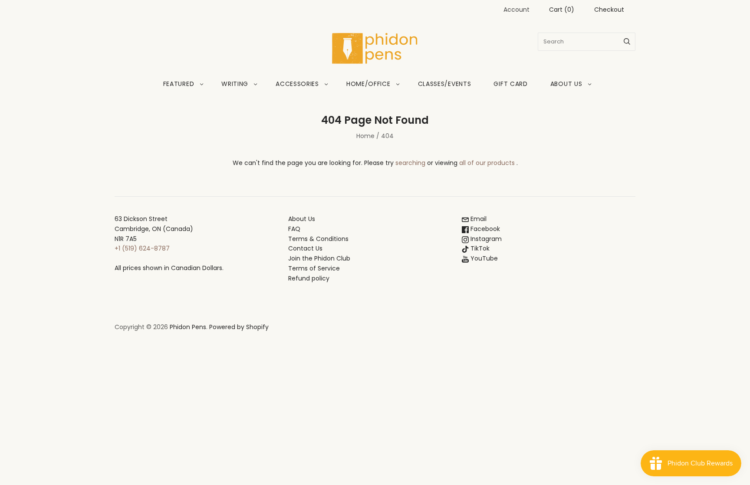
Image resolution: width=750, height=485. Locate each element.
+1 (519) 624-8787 (142, 248)
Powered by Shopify (239, 327)
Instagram (485, 238)
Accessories (297, 83)
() (561, 9)
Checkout (609, 9)
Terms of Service (314, 268)
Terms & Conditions (318, 238)
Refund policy (308, 278)
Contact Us (305, 248)
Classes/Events (444, 83)
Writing (234, 83)
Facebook (484, 228)
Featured (178, 83)
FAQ (294, 228)
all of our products (487, 162)
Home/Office (368, 83)
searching (410, 162)
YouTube (483, 258)
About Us (566, 83)
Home (365, 136)
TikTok (479, 248)
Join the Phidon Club (319, 258)
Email (478, 218)
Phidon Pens (188, 327)
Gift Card (510, 83)
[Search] (626, 42)
